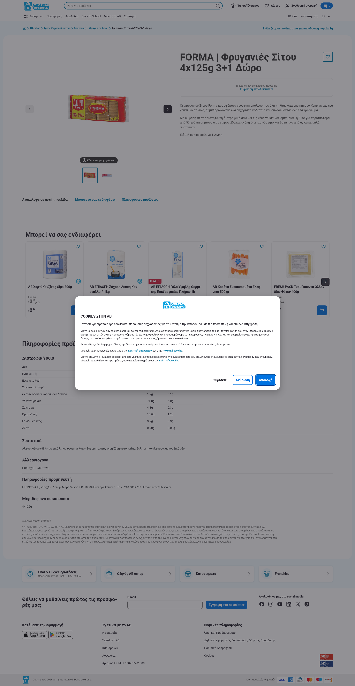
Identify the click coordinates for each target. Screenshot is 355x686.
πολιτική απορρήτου (140, 350)
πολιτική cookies (172, 350)
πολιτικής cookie (168, 360)
